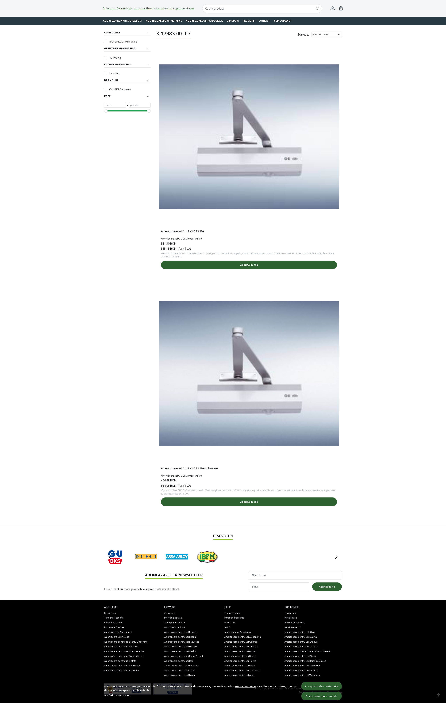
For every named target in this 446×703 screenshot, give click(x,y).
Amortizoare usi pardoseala (204, 20)
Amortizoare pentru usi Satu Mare (242, 670)
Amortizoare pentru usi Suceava (121, 646)
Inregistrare (290, 617)
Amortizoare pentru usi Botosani (181, 665)
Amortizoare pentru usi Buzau (240, 651)
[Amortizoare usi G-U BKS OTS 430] (249, 137)
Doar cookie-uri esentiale (321, 696)
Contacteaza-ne (232, 613)
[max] (140, 105)
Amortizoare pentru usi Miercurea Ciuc (124, 651)
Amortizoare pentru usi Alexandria (242, 636)
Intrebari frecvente (234, 617)
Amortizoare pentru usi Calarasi (241, 641)
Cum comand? (282, 20)
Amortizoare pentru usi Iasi (178, 660)
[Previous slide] (110, 556)
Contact (264, 20)
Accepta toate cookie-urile (321, 686)
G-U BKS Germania (120, 89)
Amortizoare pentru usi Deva (179, 675)
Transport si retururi (175, 622)
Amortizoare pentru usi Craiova (301, 641)
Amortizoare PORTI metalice (164, 20)
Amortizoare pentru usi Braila (239, 656)
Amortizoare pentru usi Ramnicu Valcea (305, 660)
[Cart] (341, 8)
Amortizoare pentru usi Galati (240, 665)
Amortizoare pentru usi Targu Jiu (301, 646)
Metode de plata (173, 617)
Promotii (249, 20)
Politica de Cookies (114, 627)
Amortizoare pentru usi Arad (239, 675)
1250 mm (114, 73)
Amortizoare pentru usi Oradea (301, 670)
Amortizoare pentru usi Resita (180, 636)
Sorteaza (303, 34)
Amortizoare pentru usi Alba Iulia (121, 670)
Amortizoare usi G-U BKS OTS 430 (182, 231)
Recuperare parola (294, 622)
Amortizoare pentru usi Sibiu (299, 632)
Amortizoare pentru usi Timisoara (302, 675)
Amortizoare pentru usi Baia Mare (122, 665)
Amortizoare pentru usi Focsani (180, 646)
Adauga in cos (249, 264)
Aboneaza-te (327, 586)
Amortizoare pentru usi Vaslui (180, 651)
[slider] (106, 111)
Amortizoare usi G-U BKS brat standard (181, 238)
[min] (115, 105)
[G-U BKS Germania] (115, 563)
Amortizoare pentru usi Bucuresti (181, 641)
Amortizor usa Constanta (237, 632)
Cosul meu (169, 613)
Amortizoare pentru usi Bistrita (120, 660)
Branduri (233, 20)
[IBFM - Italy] (208, 563)
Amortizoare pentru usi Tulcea (240, 660)
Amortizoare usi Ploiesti (116, 636)
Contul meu (290, 613)
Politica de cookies (245, 686)
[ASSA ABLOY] (177, 563)
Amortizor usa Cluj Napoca (118, 632)
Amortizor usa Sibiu (174, 627)
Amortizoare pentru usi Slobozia (241, 646)
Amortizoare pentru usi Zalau (179, 670)
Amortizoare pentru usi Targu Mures (123, 656)
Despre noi (110, 613)
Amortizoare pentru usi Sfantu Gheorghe (126, 641)
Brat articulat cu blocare (123, 41)
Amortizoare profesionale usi (122, 20)
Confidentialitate (113, 622)
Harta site (229, 622)
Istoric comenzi (292, 627)
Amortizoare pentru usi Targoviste (302, 665)
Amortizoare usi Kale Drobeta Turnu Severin (307, 651)
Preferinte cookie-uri (117, 695)
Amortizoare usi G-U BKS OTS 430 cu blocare (189, 468)
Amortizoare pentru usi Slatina (300, 636)
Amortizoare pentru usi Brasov (180, 632)
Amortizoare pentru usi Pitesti (300, 656)
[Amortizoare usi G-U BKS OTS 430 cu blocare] (249, 374)
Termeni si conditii (113, 617)
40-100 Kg (115, 57)
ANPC (227, 627)
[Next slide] (336, 556)
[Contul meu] (332, 8)
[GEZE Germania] (146, 563)
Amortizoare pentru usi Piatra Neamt (183, 656)
